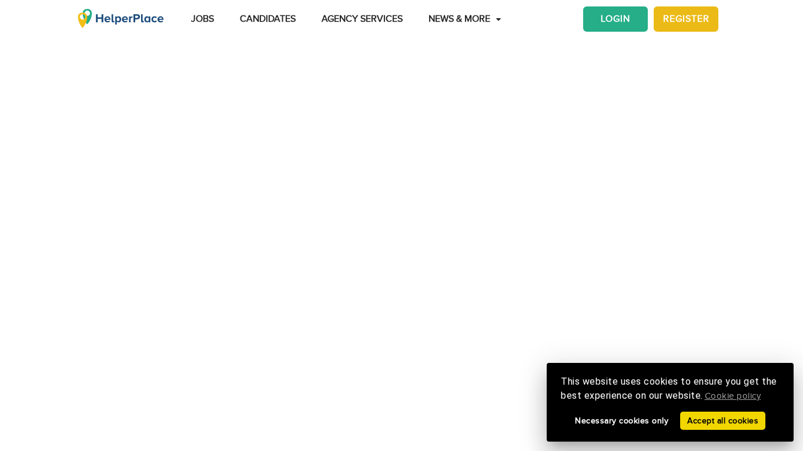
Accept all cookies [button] (722, 421)
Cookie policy (733, 396)
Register (686, 19)
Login (615, 19)
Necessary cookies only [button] (621, 421)
